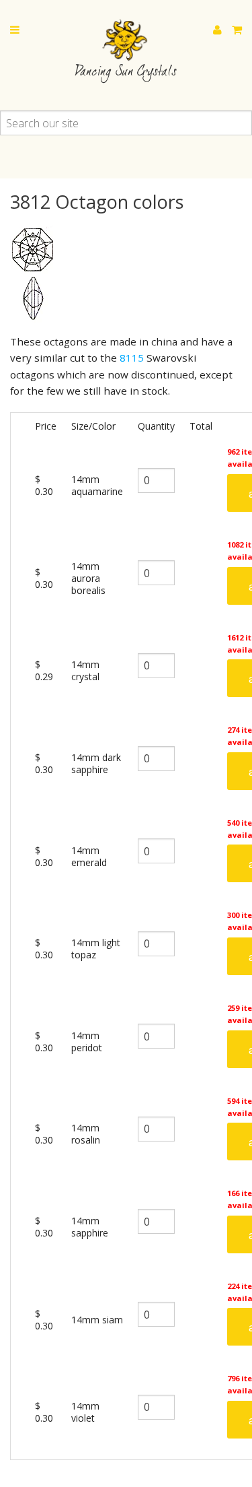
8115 (132, 357)
